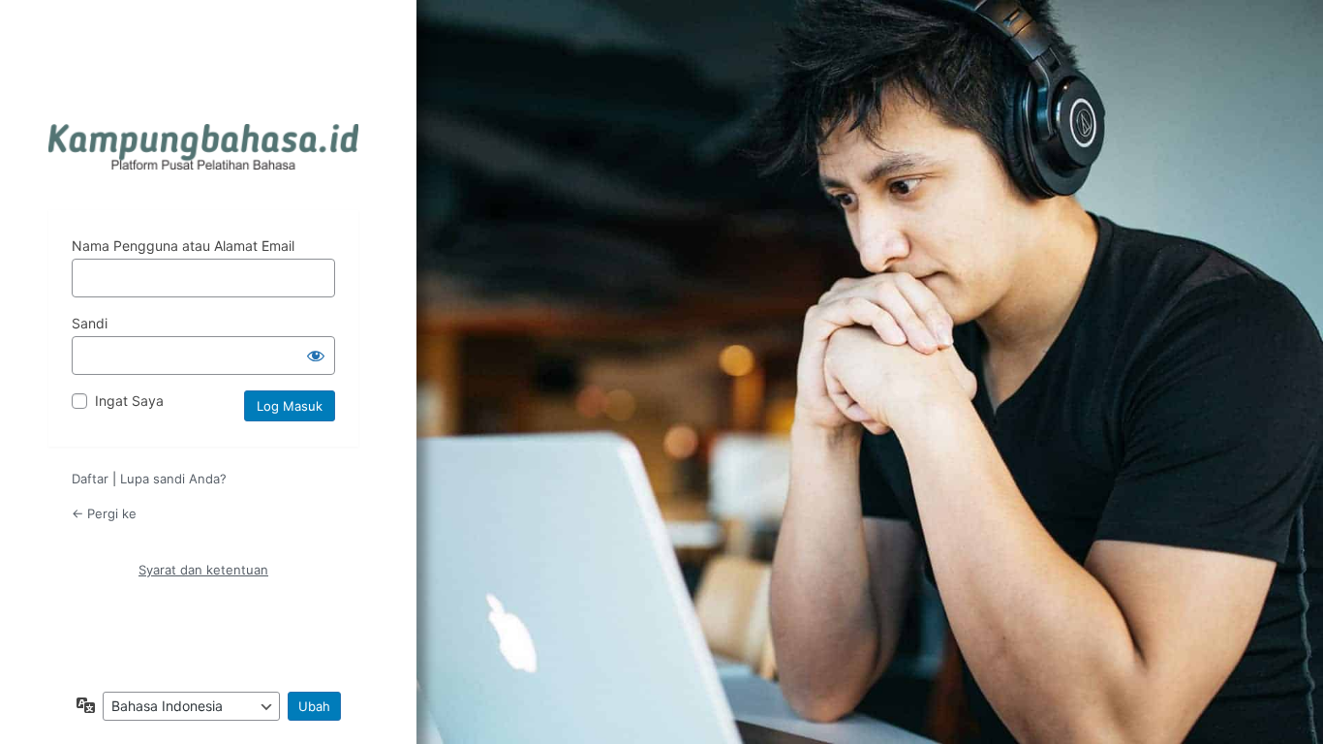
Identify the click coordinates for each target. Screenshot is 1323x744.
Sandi (90, 323)
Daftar (90, 478)
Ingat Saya (129, 400)
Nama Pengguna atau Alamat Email (183, 245)
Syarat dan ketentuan (203, 569)
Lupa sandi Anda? (173, 478)
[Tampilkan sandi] (315, 355)
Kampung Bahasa (203, 146)
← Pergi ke (104, 513)
